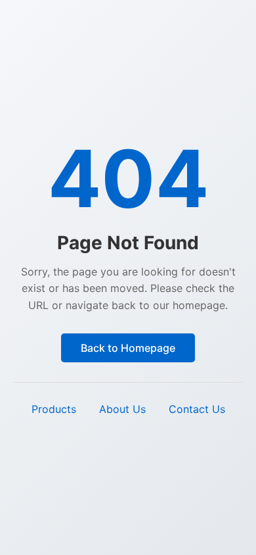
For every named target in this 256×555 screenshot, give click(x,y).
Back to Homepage (128, 347)
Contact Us (197, 409)
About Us (122, 409)
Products (54, 409)
